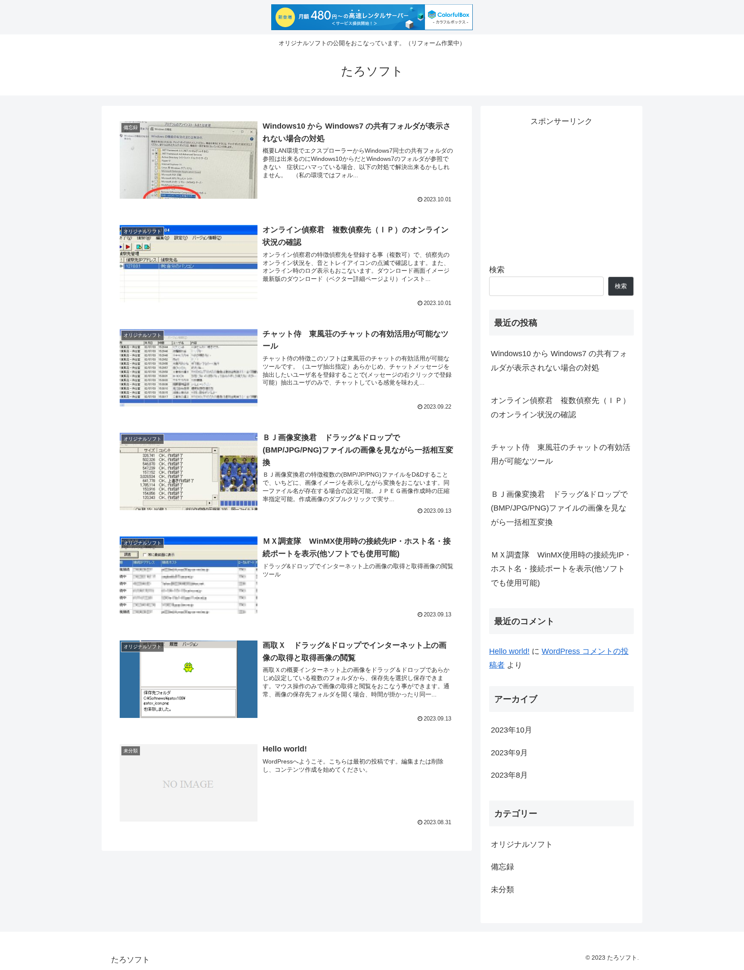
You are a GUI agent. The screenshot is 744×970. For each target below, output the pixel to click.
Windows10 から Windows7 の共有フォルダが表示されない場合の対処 (559, 360)
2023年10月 (511, 730)
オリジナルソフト (522, 844)
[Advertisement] (561, 188)
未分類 (502, 889)
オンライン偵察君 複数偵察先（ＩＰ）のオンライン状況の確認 (560, 407)
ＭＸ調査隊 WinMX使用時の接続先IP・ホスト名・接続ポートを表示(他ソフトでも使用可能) (561, 569)
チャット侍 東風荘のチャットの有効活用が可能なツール (560, 454)
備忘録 (502, 866)
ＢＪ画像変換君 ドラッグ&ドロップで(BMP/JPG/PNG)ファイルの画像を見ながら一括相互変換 (559, 508)
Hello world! (509, 651)
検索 (497, 269)
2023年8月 (509, 774)
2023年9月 (509, 752)
